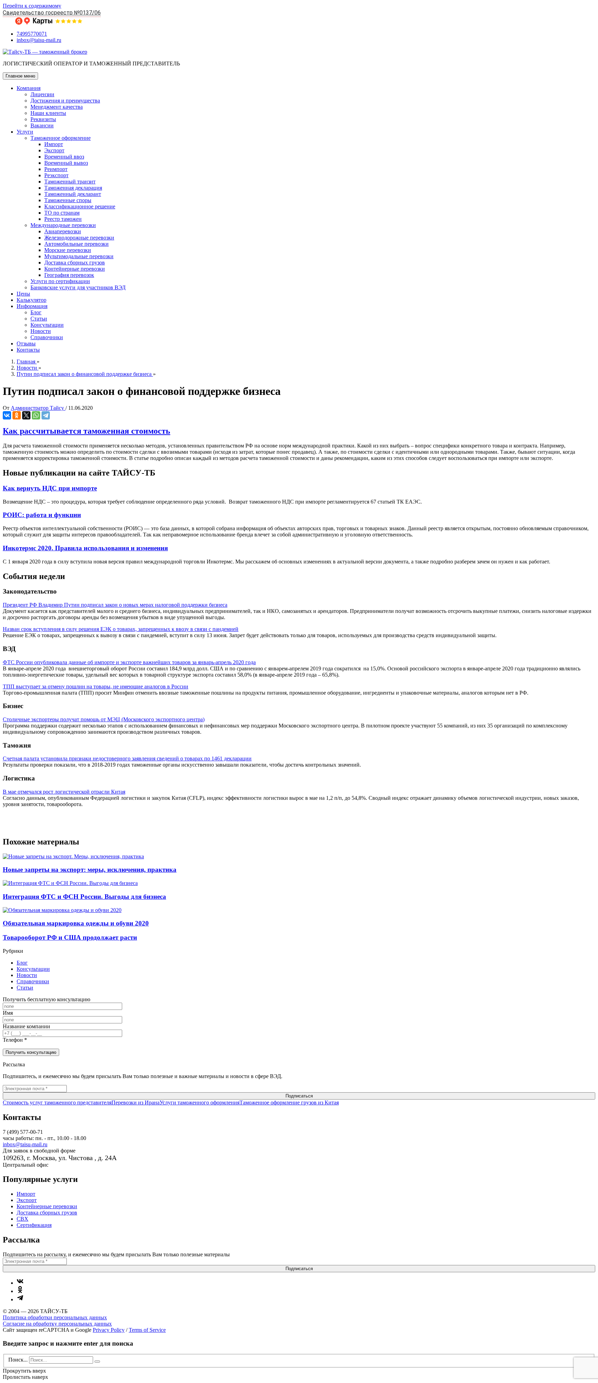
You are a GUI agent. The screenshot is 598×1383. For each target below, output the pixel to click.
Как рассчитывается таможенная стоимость (86, 430)
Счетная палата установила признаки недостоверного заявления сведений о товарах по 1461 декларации (127, 758)
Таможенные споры (67, 200)
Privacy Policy (109, 1330)
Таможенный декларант (72, 194)
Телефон (15, 1040)
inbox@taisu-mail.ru (39, 40)
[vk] (20, 1283)
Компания (28, 88)
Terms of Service (147, 1330)
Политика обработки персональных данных (55, 1317)
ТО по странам (62, 213)
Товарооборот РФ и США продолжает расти (70, 937)
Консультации (47, 325)
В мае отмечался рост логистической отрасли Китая (64, 792)
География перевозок (69, 275)
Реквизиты (43, 119)
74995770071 (32, 34)
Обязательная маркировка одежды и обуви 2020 (76, 923)
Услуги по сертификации (60, 281)
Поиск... (18, 1360)
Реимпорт (55, 169)
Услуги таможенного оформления (199, 1102)
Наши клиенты (48, 113)
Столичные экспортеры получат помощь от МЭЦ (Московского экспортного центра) (104, 719)
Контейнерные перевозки (74, 269)
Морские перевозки (67, 250)
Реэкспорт (56, 175)
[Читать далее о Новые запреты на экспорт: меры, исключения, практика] (73, 856)
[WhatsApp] (36, 415)
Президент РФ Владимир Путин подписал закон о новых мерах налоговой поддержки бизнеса (115, 605)
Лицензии (42, 94)
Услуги (25, 132)
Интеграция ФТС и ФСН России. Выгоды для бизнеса (84, 896)
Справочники (46, 337)
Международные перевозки (63, 225)
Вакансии (42, 125)
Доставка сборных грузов (74, 262)
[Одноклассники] (16, 415)
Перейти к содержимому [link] (32, 6)
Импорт (53, 144)
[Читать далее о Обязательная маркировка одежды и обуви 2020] (62, 910)
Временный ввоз (64, 157)
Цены (23, 294)
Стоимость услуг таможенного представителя (57, 1102)
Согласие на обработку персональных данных (57, 1324)
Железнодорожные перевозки (79, 238)
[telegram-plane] (20, 1299)
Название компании (26, 1026)
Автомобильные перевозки (76, 244)
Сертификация (34, 1225)
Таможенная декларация (73, 188)
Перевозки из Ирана (135, 1102)
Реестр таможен (63, 219)
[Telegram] (46, 415)
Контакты (28, 350)
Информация (32, 306)
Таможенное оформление (60, 138)
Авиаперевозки (62, 231)
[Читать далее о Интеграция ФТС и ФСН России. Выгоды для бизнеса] (70, 883)
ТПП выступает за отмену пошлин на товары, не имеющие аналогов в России (95, 686)
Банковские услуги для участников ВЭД (78, 287)
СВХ (22, 1219)
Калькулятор (31, 300)
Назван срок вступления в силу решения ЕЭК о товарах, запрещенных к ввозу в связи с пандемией (120, 629)
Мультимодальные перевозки (79, 256)
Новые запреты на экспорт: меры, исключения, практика (89, 869)
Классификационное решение (79, 206)
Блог (36, 312)
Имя (8, 1013)
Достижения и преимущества (65, 100)
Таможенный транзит (70, 181)
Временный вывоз (66, 163)
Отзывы (26, 343)
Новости (40, 331)
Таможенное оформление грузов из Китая (289, 1102)
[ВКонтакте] (7, 415)
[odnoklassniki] (20, 1291)
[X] (26, 415)
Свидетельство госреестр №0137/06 (52, 12)
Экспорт (54, 150)
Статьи (38, 319)
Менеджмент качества (56, 107)
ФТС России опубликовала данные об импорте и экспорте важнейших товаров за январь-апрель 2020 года (129, 662)
